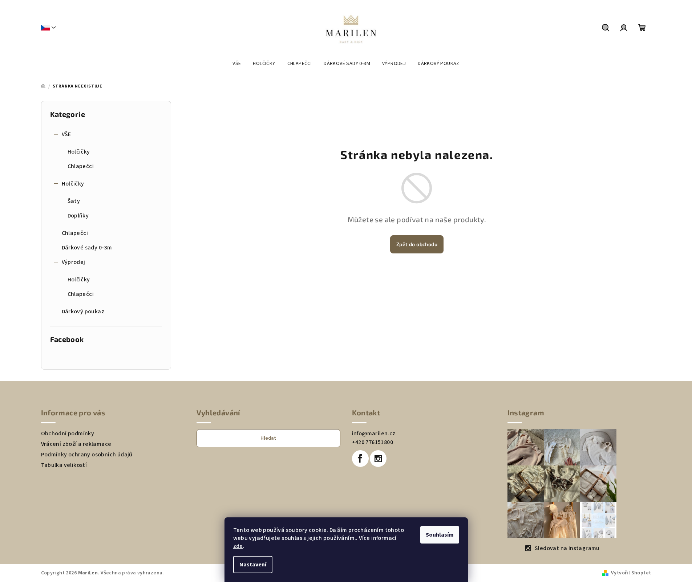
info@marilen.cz (374, 433)
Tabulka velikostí (64, 465)
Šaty (74, 201)
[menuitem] (237, 63)
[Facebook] (360, 458)
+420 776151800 (372, 442)
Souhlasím (440, 535)
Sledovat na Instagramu (567, 548)
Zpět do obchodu (416, 244)
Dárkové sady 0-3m (87, 248)
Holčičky (79, 152)
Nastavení (252, 565)
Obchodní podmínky (67, 433)
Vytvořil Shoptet (631, 573)
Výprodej (73, 262)
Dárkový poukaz (83, 312)
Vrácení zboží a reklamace (76, 444)
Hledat (268, 438)
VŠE (66, 134)
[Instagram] (378, 458)
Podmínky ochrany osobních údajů (87, 455)
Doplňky (78, 216)
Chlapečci (81, 166)
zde (238, 546)
